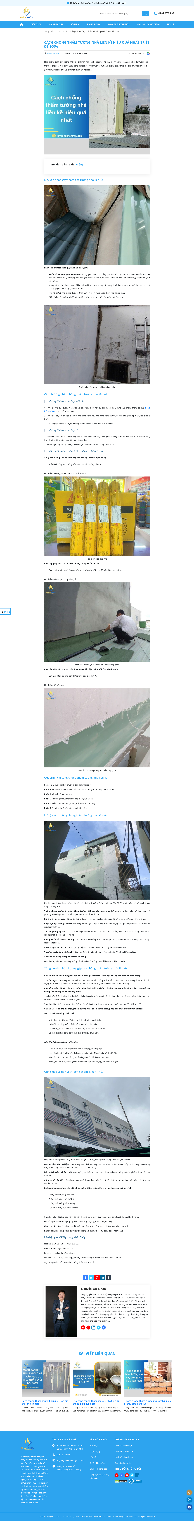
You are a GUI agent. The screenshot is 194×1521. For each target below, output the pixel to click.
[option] (46, 1387)
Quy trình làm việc (123, 1463)
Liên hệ (170, 24)
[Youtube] (127, 1475)
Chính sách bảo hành (124, 1457)
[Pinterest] (117, 1475)
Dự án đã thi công (97, 1463)
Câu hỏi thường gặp (98, 1468)
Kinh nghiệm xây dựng (148, 24)
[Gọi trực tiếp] (189, 1493)
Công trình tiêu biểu (118, 24)
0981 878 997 (166, 13)
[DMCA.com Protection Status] (121, 1481)
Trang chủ (48, 31)
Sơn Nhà (75, 24)
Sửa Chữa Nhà (56, 24)
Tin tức (58, 31)
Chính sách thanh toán (124, 1451)
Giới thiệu (36, 24)
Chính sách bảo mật (123, 1445)
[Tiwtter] (132, 1475)
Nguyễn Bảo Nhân (53, 53)
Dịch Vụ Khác (93, 24)
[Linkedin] (137, 1475)
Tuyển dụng (95, 1451)
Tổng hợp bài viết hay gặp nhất (99, 1476)
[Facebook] (122, 1475)
